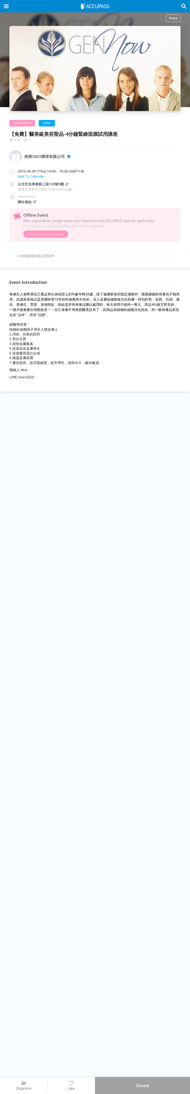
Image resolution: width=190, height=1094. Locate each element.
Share (173, 18)
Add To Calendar (31, 176)
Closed (142, 1085)
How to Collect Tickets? (45, 234)
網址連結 (25, 201)
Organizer (24, 1088)
